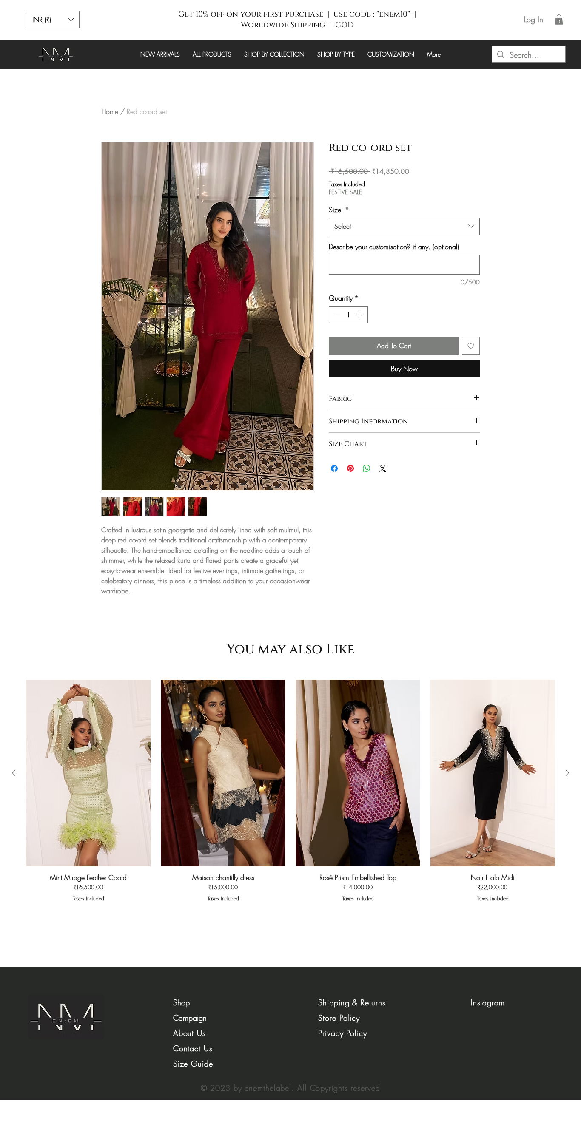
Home (109, 111)
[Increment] (361, 315)
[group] (290, 799)
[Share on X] (383, 468)
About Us (189, 1033)
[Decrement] (336, 315)
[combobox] (404, 226)
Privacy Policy (342, 1033)
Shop (181, 1002)
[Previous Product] (14, 773)
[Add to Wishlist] (471, 346)
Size (339, 209)
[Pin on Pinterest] (350, 468)
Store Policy (339, 1018)
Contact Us (193, 1048)
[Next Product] (567, 773)
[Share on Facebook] (334, 468)
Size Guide (193, 1064)
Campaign (190, 1018)
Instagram (488, 1002)
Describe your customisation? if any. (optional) (394, 246)
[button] (53, 19)
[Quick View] (88, 773)
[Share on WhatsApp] (367, 468)
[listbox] (53, 19)
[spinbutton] (348, 315)
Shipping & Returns (351, 1002)
